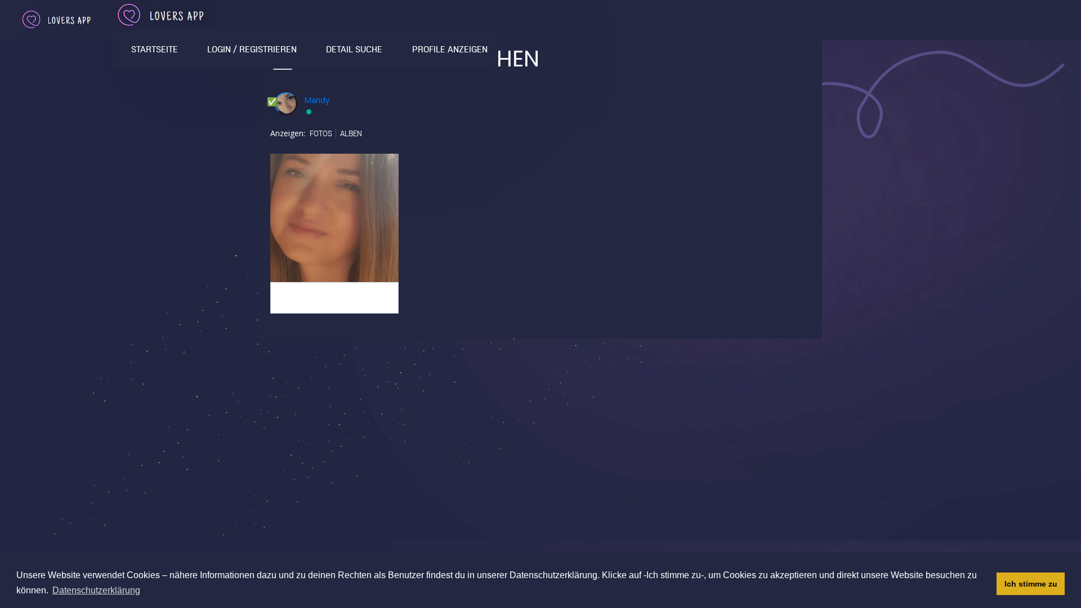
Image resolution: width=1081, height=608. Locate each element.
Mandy (317, 99)
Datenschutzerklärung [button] (96, 590)
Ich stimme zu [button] (1030, 583)
